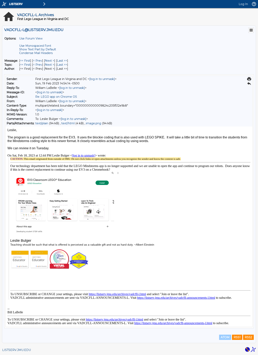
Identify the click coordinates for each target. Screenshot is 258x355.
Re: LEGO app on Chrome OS (56, 97)
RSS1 (237, 337)
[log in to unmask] (102, 79)
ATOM (225, 337)
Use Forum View (31, 38)
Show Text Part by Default (37, 49)
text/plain (41, 123)
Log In (243, 4)
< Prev (37, 60)
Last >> (62, 60)
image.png (93, 123)
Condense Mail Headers (36, 53)
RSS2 (248, 337)
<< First (25, 60)
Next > (49, 60)
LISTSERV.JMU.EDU (16, 350)
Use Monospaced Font (35, 46)
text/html (68, 123)
